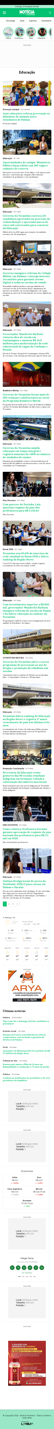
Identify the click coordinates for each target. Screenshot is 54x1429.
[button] (19, 1276)
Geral (22, 21)
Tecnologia (10, 21)
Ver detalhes (27, 1273)
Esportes (33, 21)
